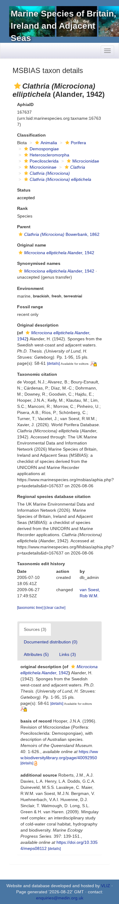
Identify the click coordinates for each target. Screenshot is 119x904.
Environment (30, 288)
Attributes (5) (36, 654)
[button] (17, 86)
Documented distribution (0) (51, 641)
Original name (31, 245)
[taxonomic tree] (30, 608)
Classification (31, 135)
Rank (22, 208)
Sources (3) (35, 629)
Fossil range (30, 306)
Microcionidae (85, 161)
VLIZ (105, 885)
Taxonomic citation (37, 374)
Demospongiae (44, 148)
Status (24, 190)
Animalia (49, 142)
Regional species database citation (54, 496)
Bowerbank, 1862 (61, 234)
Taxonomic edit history (41, 563)
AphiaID (25, 104)
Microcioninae (43, 167)
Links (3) (67, 654)
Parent (24, 226)
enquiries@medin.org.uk (59, 897)
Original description (38, 325)
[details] (53, 363)
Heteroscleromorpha (49, 154)
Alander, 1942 (59, 252)
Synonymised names (38, 263)
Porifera (78, 142)
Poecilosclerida (44, 161)
